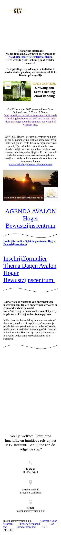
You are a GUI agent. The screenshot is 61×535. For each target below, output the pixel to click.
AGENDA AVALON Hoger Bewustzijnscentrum (30, 218)
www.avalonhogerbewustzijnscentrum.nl (30, 164)
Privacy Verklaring (30, 523)
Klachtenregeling (26, 526)
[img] (17, 10)
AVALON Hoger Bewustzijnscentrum (30, 56)
